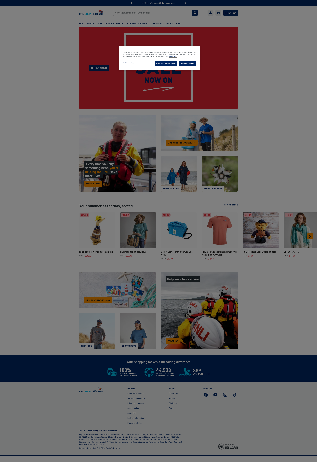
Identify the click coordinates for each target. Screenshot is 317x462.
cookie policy (173, 56)
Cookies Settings (128, 63)
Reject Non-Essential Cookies (166, 63)
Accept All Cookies (187, 63)
